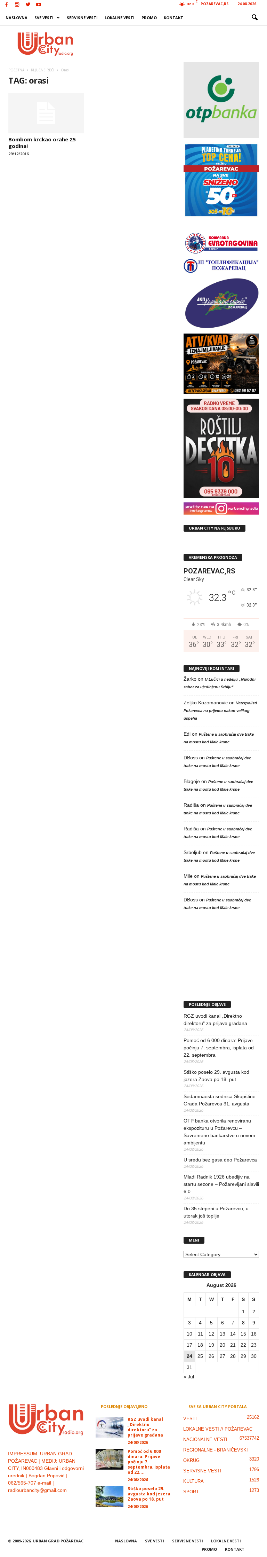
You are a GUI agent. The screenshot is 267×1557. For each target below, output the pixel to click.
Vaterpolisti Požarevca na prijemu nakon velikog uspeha (220, 710)
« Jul (189, 1376)
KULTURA (193, 1481)
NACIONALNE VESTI (205, 1439)
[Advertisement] (176, 43)
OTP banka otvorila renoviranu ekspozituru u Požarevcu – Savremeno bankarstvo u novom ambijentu (219, 1131)
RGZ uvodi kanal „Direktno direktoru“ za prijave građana (215, 1019)
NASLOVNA (16, 17)
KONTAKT (173, 17)
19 (211, 1345)
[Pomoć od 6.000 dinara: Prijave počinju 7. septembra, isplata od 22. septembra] (109, 1459)
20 (222, 1345)
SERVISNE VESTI (82, 17)
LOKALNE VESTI (120, 17)
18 (200, 1345)
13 (222, 1334)
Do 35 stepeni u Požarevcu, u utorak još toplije (216, 1212)
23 (254, 1345)
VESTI (190, 1418)
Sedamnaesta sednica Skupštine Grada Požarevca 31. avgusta (220, 1100)
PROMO (149, 17)
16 (254, 1334)
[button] (254, 17)
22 (243, 1345)
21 (233, 1345)
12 (211, 1334)
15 (243, 1334)
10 (189, 1334)
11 (200, 1334)
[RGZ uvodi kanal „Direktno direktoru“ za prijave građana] (109, 1427)
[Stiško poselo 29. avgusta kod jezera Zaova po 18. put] (109, 1496)
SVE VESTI (44, 17)
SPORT (191, 1491)
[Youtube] (38, 5)
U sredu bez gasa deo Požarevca (220, 1160)
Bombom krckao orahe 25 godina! (42, 142)
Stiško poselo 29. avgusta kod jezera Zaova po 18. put (216, 1075)
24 (189, 1356)
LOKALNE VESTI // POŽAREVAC (217, 1429)
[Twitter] (28, 5)
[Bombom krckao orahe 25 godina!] (46, 113)
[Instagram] (17, 5)
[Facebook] (6, 5)
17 (189, 1345)
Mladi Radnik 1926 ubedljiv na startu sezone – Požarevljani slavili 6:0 (221, 1184)
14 (233, 1334)
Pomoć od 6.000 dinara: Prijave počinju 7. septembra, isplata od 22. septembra (219, 1048)
